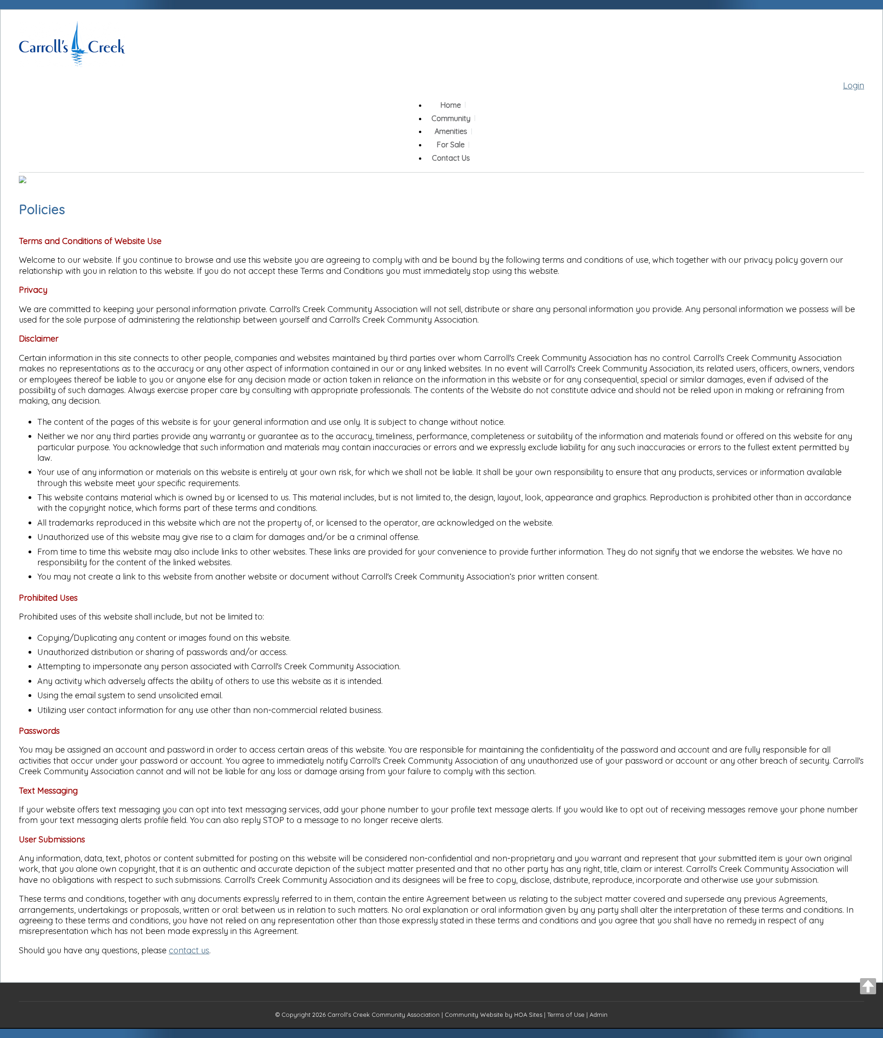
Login (853, 85)
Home (451, 105)
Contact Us (451, 157)
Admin (599, 1014)
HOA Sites (528, 1014)
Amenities (451, 131)
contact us (189, 950)
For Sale (450, 144)
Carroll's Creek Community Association (383, 1014)
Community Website (474, 1014)
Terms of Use (566, 1014)
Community (450, 118)
